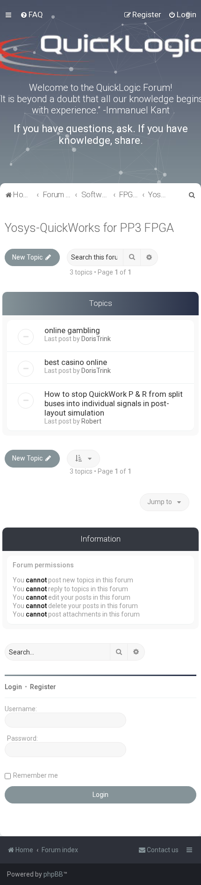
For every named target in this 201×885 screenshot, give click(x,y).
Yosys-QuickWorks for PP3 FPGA (89, 228)
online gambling (72, 330)
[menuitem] (31, 14)
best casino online (75, 362)
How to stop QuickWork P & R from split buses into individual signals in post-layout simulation (113, 403)
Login (13, 687)
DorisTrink (96, 338)
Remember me (35, 775)
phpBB (53, 874)
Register (43, 687)
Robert (91, 421)
